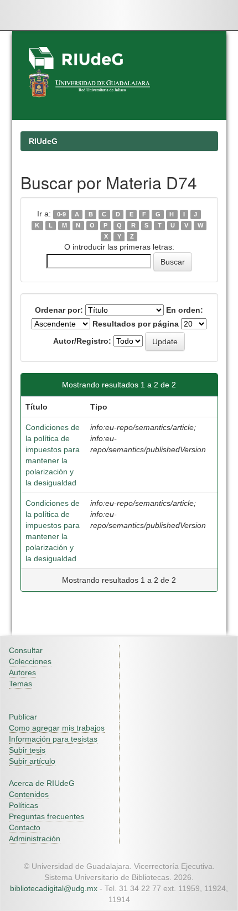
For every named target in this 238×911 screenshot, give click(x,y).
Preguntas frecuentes (46, 816)
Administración (34, 838)
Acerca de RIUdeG (42, 783)
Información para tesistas (53, 738)
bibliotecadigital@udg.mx (53, 888)
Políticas (23, 805)
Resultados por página (135, 323)
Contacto (24, 827)
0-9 (61, 214)
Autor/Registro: (82, 341)
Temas (20, 683)
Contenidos (29, 794)
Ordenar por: (59, 310)
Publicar (23, 716)
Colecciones (30, 661)
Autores (22, 672)
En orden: (184, 310)
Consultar (26, 650)
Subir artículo (32, 761)
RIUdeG (43, 141)
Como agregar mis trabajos (57, 727)
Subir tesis (27, 750)
